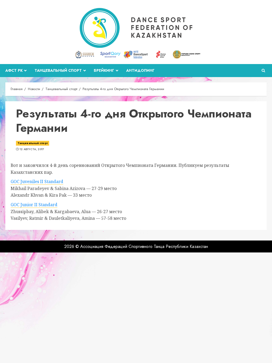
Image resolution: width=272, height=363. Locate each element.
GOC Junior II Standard (34, 205)
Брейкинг (104, 70)
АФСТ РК (14, 70)
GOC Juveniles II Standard (37, 181)
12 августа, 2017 (32, 149)
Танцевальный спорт (58, 70)
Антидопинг (140, 70)
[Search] (263, 70)
